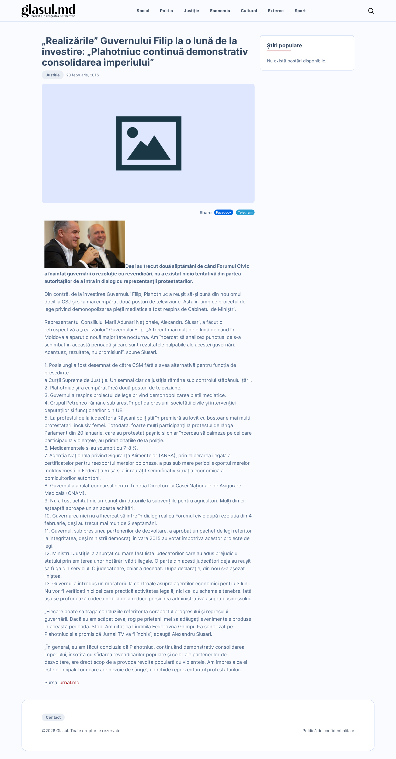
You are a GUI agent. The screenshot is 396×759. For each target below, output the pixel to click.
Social (143, 10)
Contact (53, 717)
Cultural (249, 10)
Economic (220, 10)
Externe (276, 10)
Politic (166, 10)
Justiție (191, 10)
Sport (300, 10)
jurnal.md (68, 682)
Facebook (223, 212)
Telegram (245, 212)
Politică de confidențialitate (328, 730)
